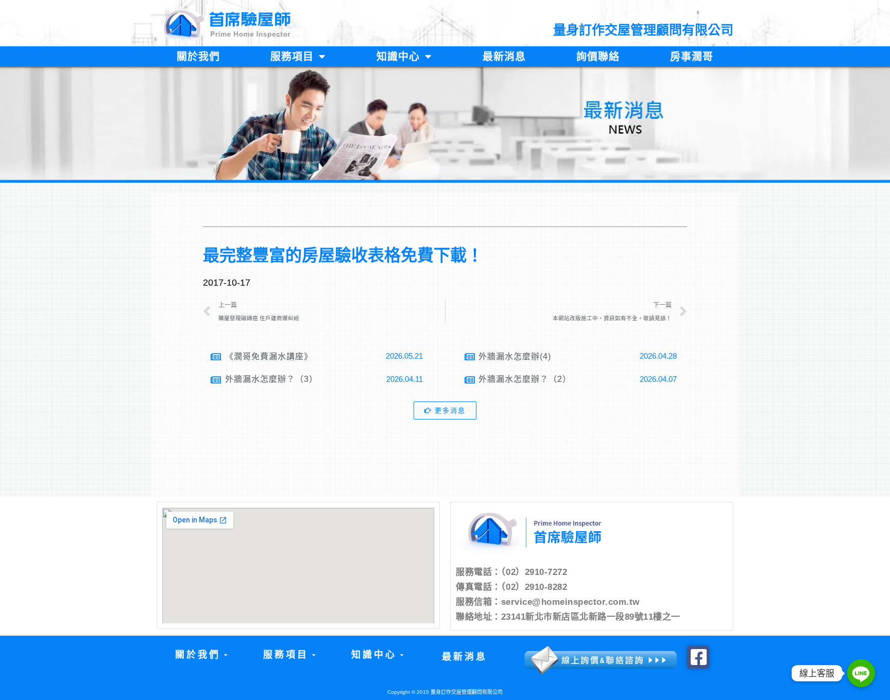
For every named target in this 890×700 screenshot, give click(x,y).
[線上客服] (861, 673)
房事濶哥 (691, 56)
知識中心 (398, 56)
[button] (200, 655)
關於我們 (198, 56)
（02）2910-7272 (534, 572)
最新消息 (504, 56)
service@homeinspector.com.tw (570, 602)
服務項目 (292, 56)
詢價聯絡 (598, 56)
